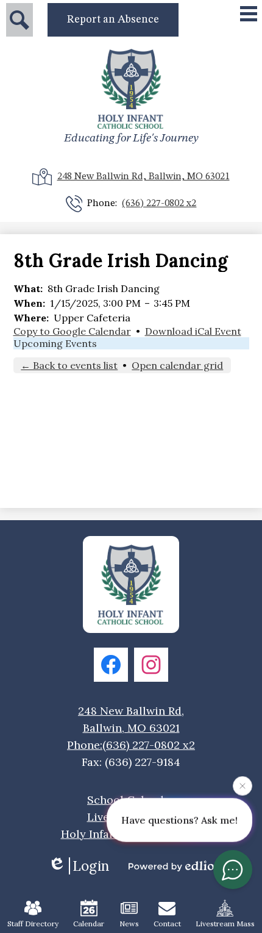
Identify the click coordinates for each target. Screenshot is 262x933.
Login (91, 865)
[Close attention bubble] (242, 785)
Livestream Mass (225, 923)
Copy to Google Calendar (72, 331)
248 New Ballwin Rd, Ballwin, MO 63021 (143, 177)
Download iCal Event (193, 331)
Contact (167, 923)
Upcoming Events (55, 343)
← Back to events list (69, 365)
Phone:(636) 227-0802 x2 (131, 745)
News (129, 923)
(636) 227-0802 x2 (159, 204)
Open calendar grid (177, 365)
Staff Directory (32, 923)
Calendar (88, 923)
